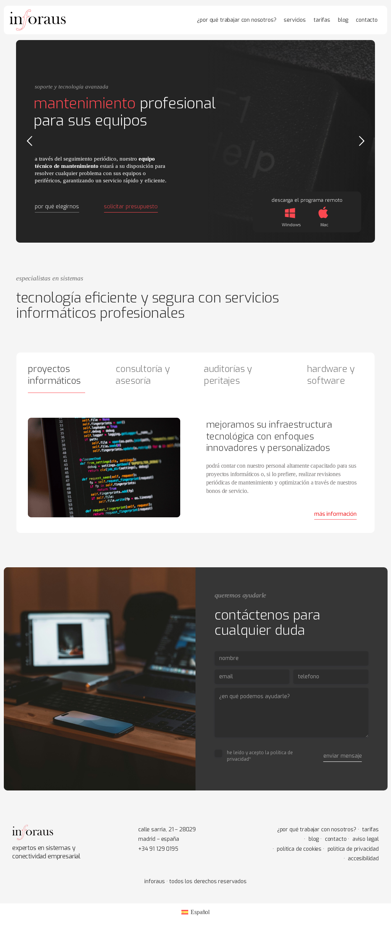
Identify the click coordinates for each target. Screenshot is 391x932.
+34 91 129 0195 (158, 849)
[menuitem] (195, 912)
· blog (311, 839)
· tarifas (368, 829)
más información (335, 514)
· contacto (333, 839)
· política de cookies (297, 849)
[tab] (62, 377)
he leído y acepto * (260, 756)
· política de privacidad (351, 849)
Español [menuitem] (200, 912)
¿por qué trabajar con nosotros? (316, 829)
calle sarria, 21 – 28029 (167, 829)
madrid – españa (158, 839)
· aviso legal (363, 839)
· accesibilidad (361, 858)
